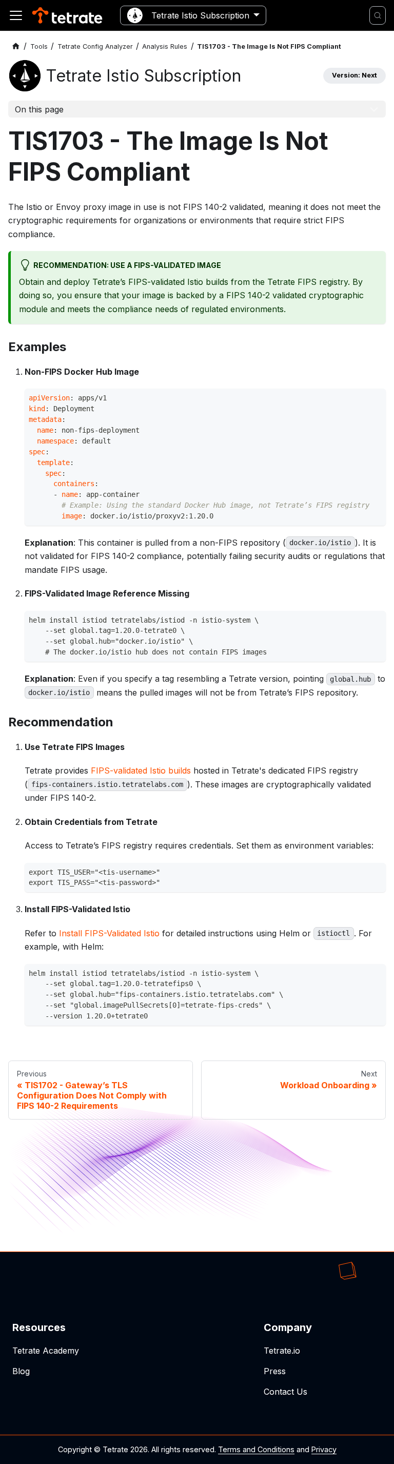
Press (275, 1371)
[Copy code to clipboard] (375, 399)
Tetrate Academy (45, 1350)
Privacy (324, 1449)
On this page (39, 109)
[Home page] (16, 46)
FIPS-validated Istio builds (141, 770)
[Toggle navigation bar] (16, 15)
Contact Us (285, 1391)
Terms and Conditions (256, 1449)
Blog (21, 1371)
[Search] (377, 15)
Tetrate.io (282, 1350)
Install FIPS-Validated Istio (109, 933)
